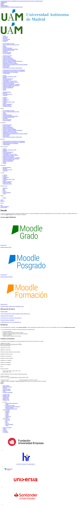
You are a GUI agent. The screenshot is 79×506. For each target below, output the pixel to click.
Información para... (4, 5)
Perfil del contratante (9, 407)
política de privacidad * (20, 381)
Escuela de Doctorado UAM (8, 50)
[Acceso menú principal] (0, 8)
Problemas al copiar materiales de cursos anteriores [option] (10, 351)
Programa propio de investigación (9, 60)
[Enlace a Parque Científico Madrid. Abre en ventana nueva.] (8, 470)
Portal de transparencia (7, 386)
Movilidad (5, 93)
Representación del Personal (8, 83)
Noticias (4, 88)
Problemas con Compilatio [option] (5, 364)
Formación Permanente (7, 48)
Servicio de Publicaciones (8, 78)
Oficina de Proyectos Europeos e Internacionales (12, 67)
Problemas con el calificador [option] (5, 360)
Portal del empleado (7, 390)
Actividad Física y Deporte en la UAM (10, 82)
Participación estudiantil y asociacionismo (11, 85)
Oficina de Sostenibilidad (8, 87)
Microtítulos (5, 51)
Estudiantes (2, 6)
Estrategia (5, 100)
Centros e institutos (6, 56)
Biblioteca (5, 2)
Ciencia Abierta (6, 66)
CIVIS (1, 2)
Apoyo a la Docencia (7, 52)
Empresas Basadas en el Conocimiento (10, 72)
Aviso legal (5, 430)
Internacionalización (7, 92)
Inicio (1, 205)
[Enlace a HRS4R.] (25, 466)
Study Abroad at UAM (7, 94)
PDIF (8, 6)
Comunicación (6, 99)
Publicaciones (8, 416)
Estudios (4, 35)
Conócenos (5, 95)
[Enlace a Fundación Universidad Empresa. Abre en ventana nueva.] (25, 449)
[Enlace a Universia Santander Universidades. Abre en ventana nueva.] (25, 504)
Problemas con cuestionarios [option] (6, 356)
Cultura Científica (6, 65)
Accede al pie (28, 1)
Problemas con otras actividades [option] (6, 358)
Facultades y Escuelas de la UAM (9, 76)
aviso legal (12, 381)
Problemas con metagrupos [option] (5, 362)
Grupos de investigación (7, 57)
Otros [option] (1, 366)
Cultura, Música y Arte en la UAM (10, 81)
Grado (4, 45)
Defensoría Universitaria (7, 392)
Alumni (21, 6)
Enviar (2, 382)
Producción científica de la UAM (9, 62)
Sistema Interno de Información (11, 403)
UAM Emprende (6, 73)
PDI (6, 6)
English (1, 4)
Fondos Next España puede (8, 59)
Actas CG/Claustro (6, 389)
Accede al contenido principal (37, 1)
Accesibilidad (5, 432)
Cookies (4, 428)
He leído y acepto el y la (13, 381)
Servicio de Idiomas (7, 53)
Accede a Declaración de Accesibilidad (8, 1)
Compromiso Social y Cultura (9, 101)
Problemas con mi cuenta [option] (5, 347)
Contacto (4, 429)
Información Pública (7, 105)
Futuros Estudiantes (16, 6)
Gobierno (5, 98)
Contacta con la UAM (7, 106)
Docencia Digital (3, 207)
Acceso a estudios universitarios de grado (11, 44)
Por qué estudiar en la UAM (8, 43)
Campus (4, 75)
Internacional (5, 40)
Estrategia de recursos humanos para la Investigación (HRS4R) (15, 64)
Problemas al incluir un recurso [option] (6, 354)
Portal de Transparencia (7, 104)
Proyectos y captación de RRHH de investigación (12, 61)
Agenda (4, 89)
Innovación (5, 38)
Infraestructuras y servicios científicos (10, 63)
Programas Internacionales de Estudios (10, 49)
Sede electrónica (6, 385)
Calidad (4, 103)
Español (2, 3)
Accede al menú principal (21, 1)
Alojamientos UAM (7, 79)
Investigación (5, 37)
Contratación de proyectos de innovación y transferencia (14, 71)
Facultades (7, 411)
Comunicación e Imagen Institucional (12, 406)
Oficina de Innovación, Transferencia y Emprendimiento (14, 70)
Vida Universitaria (6, 39)
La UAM (5, 41)
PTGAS (10, 6)
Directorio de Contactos (10, 405)
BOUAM (5, 387)
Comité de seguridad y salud (8, 86)
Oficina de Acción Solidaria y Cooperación (11, 84)
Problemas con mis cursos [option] (5, 349)
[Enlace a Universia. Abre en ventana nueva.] (25, 487)
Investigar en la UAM (7, 55)
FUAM (6, 417)
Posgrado (5, 46)
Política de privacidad (7, 427)
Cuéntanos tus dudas (4, 379)
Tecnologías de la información (11, 408)
